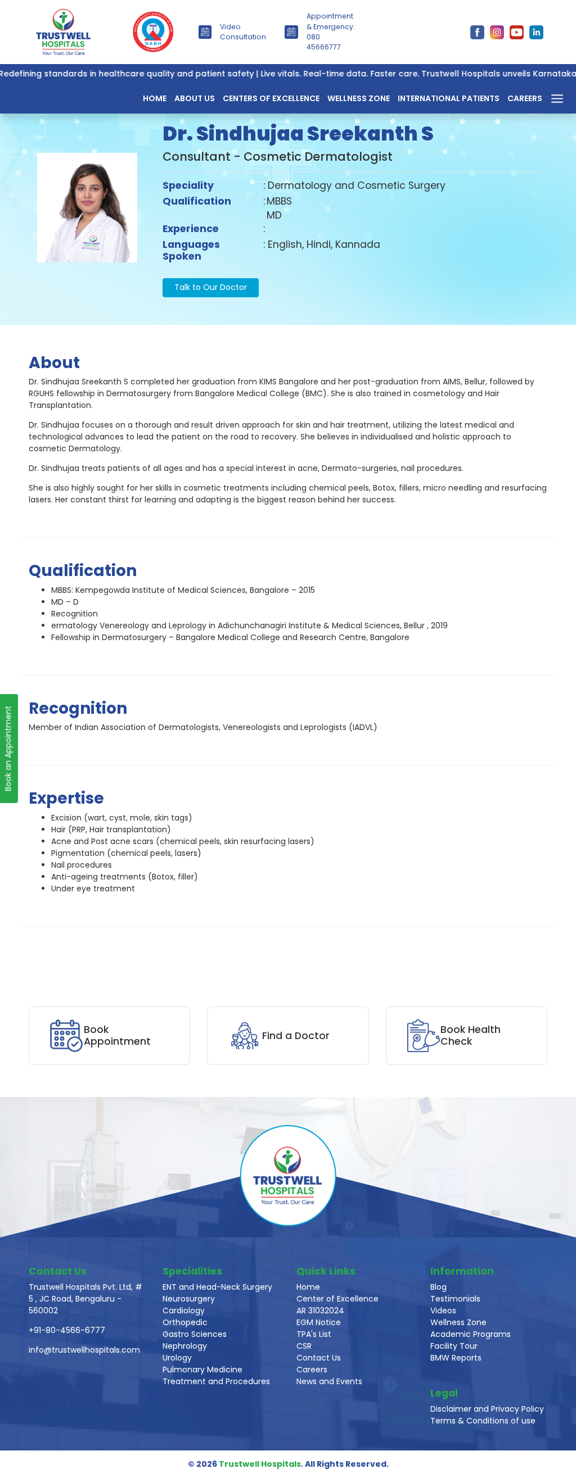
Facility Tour (454, 1346)
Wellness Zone (358, 98)
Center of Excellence (337, 1298)
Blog (438, 1287)
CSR (304, 1346)
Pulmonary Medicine (202, 1369)
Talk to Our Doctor (210, 287)
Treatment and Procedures (216, 1381)
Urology (177, 1357)
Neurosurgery (189, 1298)
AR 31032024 (320, 1310)
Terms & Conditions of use (483, 1420)
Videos (443, 1310)
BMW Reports (456, 1357)
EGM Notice (318, 1322)
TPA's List (313, 1334)
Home (154, 98)
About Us (194, 98)
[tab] (299, 614)
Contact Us (318, 1357)
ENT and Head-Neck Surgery (217, 1287)
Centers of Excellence (271, 98)
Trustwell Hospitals (260, 1464)
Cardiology (184, 1310)
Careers (524, 98)
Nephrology (185, 1346)
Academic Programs (470, 1334)
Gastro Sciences (195, 1334)
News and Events (329, 1381)
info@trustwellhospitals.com (84, 1349)
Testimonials (455, 1298)
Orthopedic (185, 1322)
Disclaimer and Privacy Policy (487, 1408)
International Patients (449, 98)
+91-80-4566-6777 (67, 1330)
